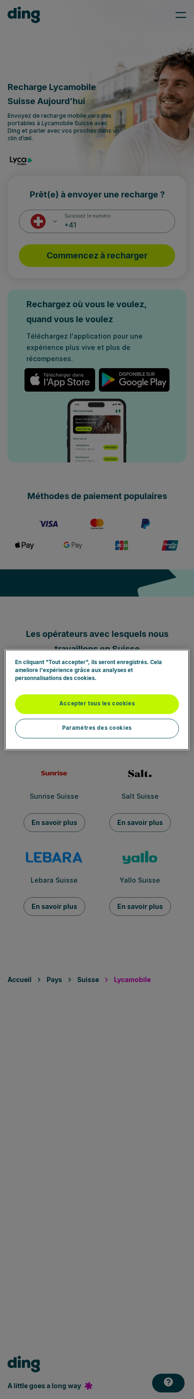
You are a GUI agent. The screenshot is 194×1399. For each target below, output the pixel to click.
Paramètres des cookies (97, 728)
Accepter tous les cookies (97, 703)
